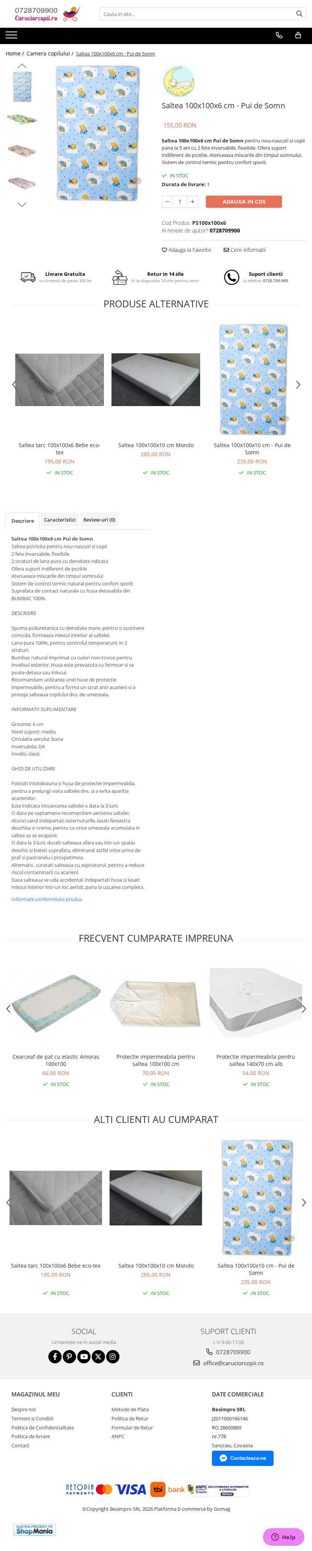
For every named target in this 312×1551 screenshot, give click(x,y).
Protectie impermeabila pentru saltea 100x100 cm (155, 1060)
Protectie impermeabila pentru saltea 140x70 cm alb (255, 1060)
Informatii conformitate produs (46, 899)
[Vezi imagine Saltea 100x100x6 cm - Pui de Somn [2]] (22, 151)
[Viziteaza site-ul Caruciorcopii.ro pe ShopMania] (34, 1530)
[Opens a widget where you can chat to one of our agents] (283, 1537)
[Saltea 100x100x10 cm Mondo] (155, 379)
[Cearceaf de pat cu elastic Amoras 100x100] (56, 1003)
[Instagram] (112, 1356)
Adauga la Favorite (189, 249)
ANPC (117, 1436)
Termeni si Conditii (32, 1418)
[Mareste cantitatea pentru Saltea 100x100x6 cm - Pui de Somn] (192, 202)
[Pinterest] (69, 1356)
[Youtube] (84, 1356)
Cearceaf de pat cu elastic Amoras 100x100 (56, 1060)
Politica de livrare (30, 1436)
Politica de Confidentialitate (42, 1427)
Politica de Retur (129, 1418)
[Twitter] (98, 1356)
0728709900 (232, 1352)
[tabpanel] (96, 133)
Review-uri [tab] (99, 519)
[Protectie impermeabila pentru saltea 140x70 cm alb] (256, 1002)
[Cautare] (299, 14)
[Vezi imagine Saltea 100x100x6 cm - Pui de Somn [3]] (22, 183)
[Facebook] (55, 1356)
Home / (15, 53)
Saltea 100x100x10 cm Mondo (156, 445)
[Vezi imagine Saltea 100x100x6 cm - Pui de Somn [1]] (22, 119)
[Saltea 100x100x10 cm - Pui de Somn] (252, 379)
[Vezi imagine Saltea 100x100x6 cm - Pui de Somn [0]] (22, 87)
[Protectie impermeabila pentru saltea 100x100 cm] (156, 1003)
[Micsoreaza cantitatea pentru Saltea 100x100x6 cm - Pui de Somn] (167, 202)
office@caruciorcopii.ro (233, 1363)
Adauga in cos (244, 201)
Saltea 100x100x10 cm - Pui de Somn (252, 448)
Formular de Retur (132, 1427)
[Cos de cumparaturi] (298, 35)
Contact (20, 1445)
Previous (22, 67)
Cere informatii (247, 249)
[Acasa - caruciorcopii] (44, 14)
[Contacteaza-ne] (279, 35)
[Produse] (12, 37)
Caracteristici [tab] (60, 519)
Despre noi (23, 1409)
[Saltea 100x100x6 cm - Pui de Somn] (96, 133)
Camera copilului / (51, 53)
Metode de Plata (130, 1409)
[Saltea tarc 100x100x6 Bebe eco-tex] (59, 380)
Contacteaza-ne (248, 1458)
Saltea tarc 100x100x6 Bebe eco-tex (59, 448)
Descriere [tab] (22, 520)
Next (22, 203)
